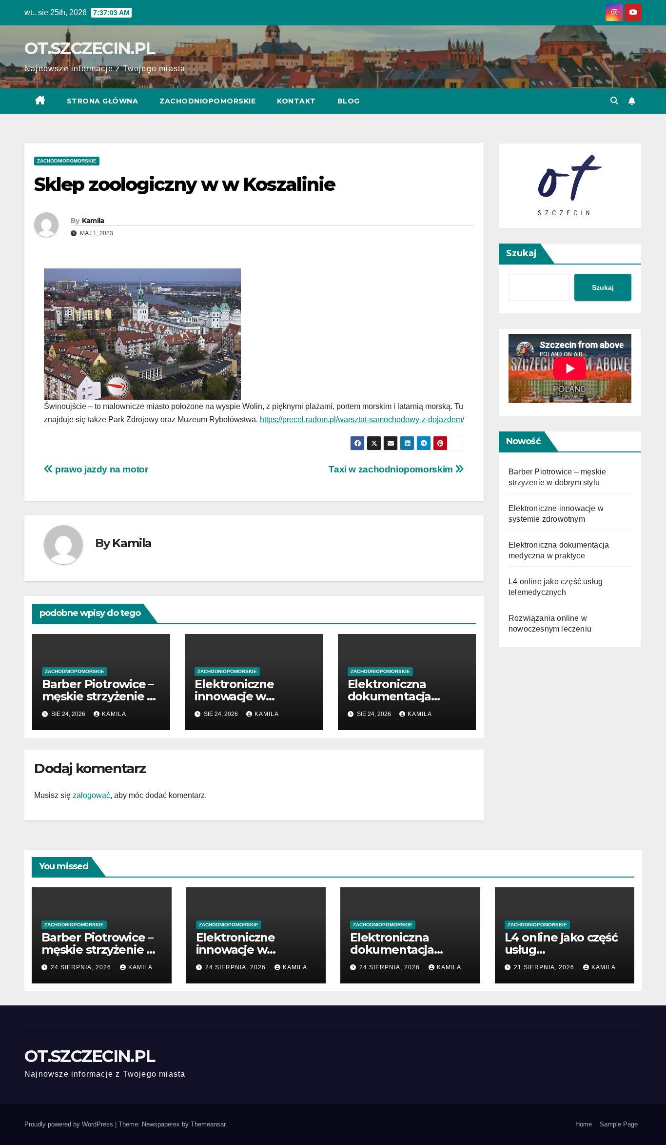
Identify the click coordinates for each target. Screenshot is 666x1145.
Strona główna (102, 101)
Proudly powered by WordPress (69, 1124)
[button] (614, 101)
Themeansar (208, 1124)
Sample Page (619, 1124)
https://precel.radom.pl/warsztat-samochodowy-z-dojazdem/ (362, 419)
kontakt (296, 101)
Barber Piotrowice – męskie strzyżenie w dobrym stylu (99, 696)
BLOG (348, 101)
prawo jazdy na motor (100, 469)
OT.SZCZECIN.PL (89, 48)
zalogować (91, 795)
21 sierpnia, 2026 (545, 967)
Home (583, 1124)
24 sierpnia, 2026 (82, 967)
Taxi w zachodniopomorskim (392, 469)
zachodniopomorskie (207, 101)
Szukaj (521, 253)
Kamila (93, 220)
